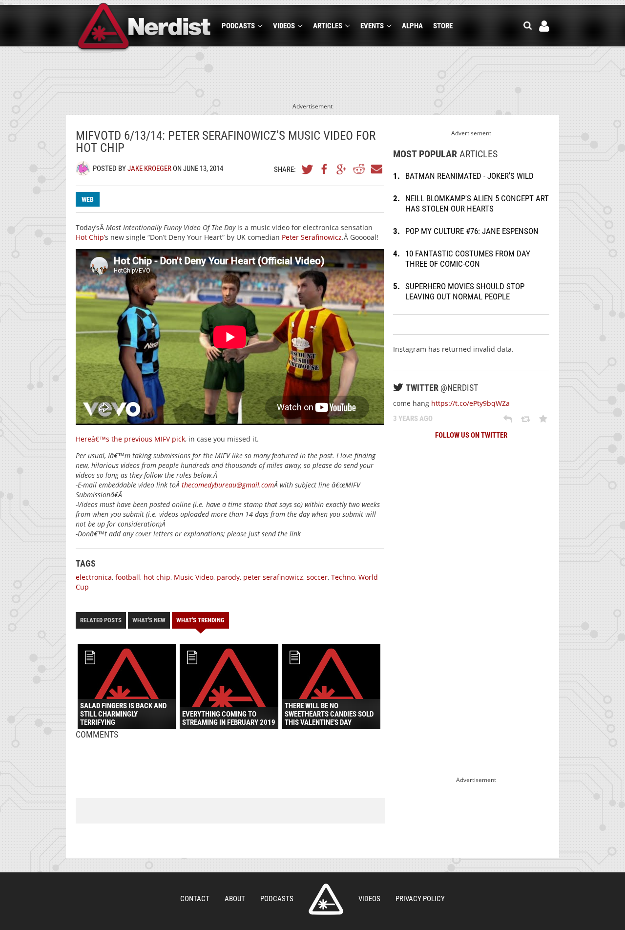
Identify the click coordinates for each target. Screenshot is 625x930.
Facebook (324, 169)
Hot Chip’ (90, 237)
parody (228, 577)
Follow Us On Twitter (471, 435)
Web (88, 199)
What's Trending (200, 620)
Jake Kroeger (149, 168)
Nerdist (144, 27)
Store (443, 25)
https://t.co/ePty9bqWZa (470, 403)
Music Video (193, 577)
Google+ (341, 169)
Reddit (359, 169)
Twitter (307, 169)
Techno (343, 577)
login (544, 26)
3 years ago (413, 418)
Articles (327, 25)
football (127, 577)
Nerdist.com (326, 899)
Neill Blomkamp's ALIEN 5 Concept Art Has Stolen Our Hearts (477, 203)
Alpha (412, 25)
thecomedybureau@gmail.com (228, 484)
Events (372, 25)
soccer (317, 577)
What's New (149, 620)
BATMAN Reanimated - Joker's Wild (469, 176)
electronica (94, 577)
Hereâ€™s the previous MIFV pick (130, 439)
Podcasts (238, 25)
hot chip (157, 577)
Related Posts (101, 620)
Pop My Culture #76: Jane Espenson (472, 231)
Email (376, 169)
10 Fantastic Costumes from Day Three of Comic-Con (467, 259)
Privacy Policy (420, 898)
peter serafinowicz (273, 577)
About (235, 898)
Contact (194, 898)
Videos (284, 25)
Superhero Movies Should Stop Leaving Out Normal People (464, 291)
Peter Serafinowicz (312, 237)
